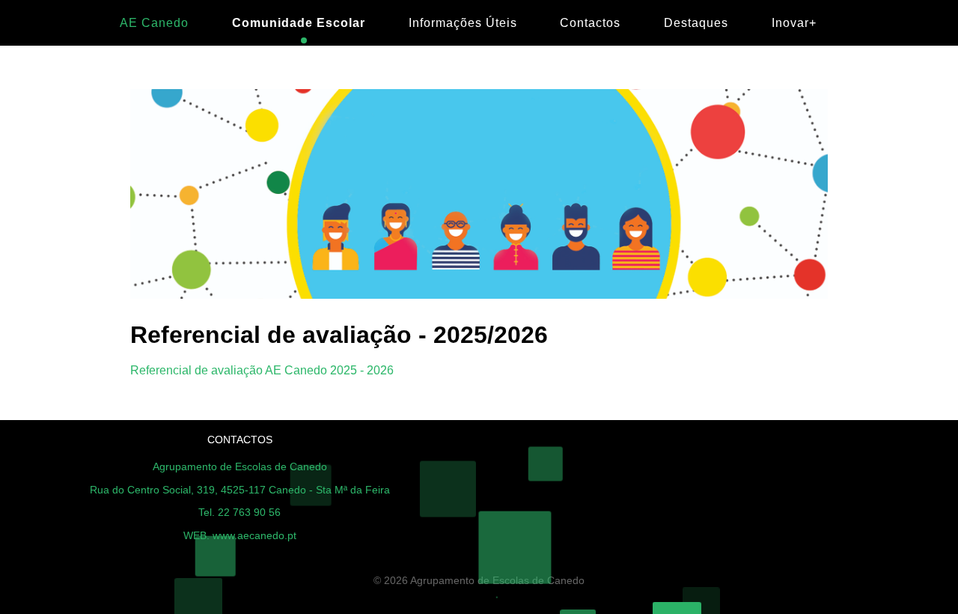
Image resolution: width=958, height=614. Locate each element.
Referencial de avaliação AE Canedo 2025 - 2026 (262, 370)
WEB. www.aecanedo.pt (239, 535)
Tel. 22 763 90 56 (239, 512)
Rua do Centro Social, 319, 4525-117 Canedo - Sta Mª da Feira (240, 490)
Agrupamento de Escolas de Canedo (240, 466)
